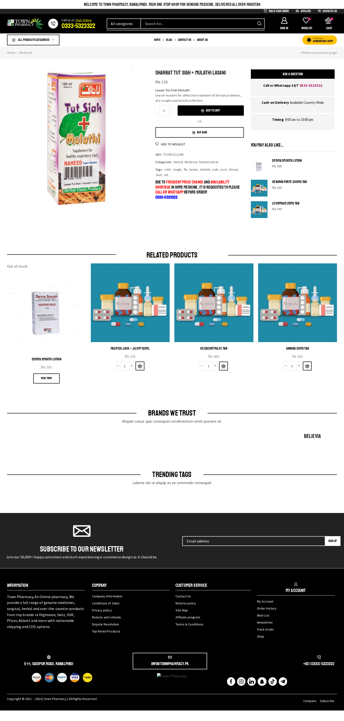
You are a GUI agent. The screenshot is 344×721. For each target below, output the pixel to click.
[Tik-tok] (272, 681)
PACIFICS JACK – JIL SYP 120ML (130, 348)
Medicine (25, 52)
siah (215, 169)
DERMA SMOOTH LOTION (287, 160)
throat (233, 169)
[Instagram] (241, 681)
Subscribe (327, 701)
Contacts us (329, 11)
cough (177, 169)
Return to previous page (319, 52)
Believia (312, 436)
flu (185, 169)
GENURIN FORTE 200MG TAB (289, 182)
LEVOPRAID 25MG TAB (285, 203)
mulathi (205, 169)
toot (159, 175)
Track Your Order (278, 11)
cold (167, 169)
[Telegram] (283, 681)
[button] (284, 23)
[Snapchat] (262, 681)
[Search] (259, 23)
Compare (309, 701)
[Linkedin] (251, 681)
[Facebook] (231, 681)
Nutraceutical (208, 162)
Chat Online (83, 20)
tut (166, 175)
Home (11, 52)
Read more (46, 378)
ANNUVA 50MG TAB (297, 348)
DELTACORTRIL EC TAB (213, 348)
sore (223, 169)
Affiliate (306, 11)
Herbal (178, 162)
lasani (194, 169)
